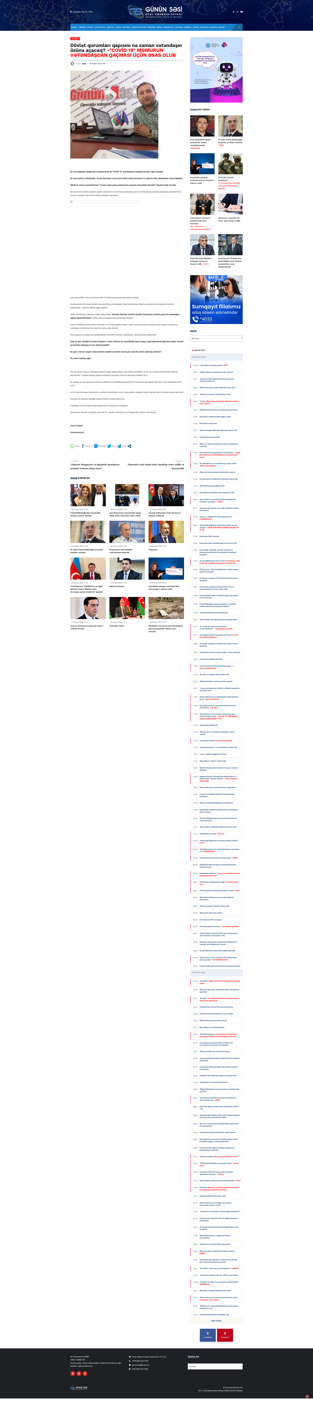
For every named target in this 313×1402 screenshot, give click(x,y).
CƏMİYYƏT (111, 27)
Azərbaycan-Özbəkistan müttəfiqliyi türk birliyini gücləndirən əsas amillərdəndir (230, 262)
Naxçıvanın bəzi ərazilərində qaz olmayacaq (217, 787)
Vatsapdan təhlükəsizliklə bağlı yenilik (215, 417)
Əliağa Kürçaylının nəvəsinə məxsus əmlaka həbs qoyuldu (220, 1090)
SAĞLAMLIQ (204, 27)
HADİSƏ (196, 27)
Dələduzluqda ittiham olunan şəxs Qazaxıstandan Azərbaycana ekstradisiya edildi (220, 1116)
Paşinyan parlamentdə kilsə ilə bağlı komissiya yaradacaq (219, 1219)
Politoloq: (219, 1188)
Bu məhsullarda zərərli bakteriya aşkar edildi (218, 464)
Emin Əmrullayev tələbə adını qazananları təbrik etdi (219, 1107)
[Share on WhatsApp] (75, 446)
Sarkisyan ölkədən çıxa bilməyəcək (214, 613)
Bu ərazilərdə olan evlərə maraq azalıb (219, 858)
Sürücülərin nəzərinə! (208, 423)
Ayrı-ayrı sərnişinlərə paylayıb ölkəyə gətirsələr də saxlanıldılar (219, 1125)
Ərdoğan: (219, 999)
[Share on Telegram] (121, 446)
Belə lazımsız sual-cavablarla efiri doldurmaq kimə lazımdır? (218, 958)
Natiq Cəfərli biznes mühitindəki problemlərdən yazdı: (219, 698)
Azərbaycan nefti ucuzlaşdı (211, 920)
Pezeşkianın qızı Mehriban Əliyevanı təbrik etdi (219, 479)
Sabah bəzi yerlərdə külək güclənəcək (215, 1244)
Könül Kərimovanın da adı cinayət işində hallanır (219, 410)
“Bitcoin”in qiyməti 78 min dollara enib (215, 394)
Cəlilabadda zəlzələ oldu (210, 437)
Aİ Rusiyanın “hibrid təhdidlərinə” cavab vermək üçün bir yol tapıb (219, 570)
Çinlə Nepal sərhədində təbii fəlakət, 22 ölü (216, 493)
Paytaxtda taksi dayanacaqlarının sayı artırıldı (218, 543)
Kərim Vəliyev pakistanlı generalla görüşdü (220, 1181)
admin (84, 64)
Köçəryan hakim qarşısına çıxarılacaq (215, 1051)
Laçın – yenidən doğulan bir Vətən (213, 754)
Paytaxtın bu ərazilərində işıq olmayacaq (216, 1007)
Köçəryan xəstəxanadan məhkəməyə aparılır (218, 472)
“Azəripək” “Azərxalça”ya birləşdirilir (219, 1268)
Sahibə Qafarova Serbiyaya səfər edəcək (216, 372)
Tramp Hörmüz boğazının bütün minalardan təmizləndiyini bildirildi (216, 1149)
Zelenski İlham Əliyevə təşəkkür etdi (214, 1315)
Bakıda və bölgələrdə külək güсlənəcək (216, 518)
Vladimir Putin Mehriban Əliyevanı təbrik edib (218, 1076)
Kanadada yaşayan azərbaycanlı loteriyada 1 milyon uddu (202, 180)
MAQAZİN (213, 27)
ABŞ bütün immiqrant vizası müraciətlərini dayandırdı (217, 898)
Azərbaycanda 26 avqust (219, 926)
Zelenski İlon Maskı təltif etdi (211, 659)
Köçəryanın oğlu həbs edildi (211, 913)
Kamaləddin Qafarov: (220, 874)
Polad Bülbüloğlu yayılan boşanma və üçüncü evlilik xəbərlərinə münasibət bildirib (218, 605)
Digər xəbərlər (216, 1321)
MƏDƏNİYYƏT (168, 27)
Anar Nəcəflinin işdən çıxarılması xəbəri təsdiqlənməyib (200, 143)
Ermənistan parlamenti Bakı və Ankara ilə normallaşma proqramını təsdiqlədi (216, 1044)
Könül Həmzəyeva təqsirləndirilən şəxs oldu (217, 387)
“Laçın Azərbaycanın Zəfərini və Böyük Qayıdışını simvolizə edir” (220, 689)
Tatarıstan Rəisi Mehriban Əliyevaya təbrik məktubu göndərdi (217, 380)
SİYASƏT (90, 27)
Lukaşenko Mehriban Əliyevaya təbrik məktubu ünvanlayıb (219, 1068)
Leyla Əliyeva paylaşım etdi (214, 365)
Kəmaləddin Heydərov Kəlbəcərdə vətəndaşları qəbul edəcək (219, 811)
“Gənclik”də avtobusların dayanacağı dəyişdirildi (220, 1211)
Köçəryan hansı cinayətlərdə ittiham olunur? (218, 1252)
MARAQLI (221, 27)
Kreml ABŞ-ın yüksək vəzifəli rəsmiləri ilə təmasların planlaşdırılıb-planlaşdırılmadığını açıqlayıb (217, 552)
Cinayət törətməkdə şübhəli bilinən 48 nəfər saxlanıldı (217, 795)
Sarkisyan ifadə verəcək (209, 536)
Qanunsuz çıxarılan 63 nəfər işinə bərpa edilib (229, 219)
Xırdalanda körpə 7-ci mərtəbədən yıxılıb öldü (218, 747)
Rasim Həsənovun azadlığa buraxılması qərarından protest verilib (216, 1204)
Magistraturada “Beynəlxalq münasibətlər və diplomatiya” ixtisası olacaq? (218, 778)
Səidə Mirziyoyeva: (218, 1035)
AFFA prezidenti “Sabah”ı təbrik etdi (214, 906)
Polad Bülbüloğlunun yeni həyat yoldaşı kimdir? (219, 842)
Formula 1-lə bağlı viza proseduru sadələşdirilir (219, 1283)
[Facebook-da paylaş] (85, 446)
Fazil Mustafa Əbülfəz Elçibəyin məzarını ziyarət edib (200, 261)
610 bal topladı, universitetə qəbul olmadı (220, 891)
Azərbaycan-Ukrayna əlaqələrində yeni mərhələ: (200, 223)
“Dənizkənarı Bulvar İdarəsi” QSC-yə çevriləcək (219, 1275)
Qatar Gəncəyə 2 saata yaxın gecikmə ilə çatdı (219, 1298)
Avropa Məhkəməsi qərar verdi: (220, 562)
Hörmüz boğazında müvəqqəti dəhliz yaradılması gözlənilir (220, 991)
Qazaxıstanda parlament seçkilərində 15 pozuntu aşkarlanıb (220, 1059)
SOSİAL (159, 27)
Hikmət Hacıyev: (117, 586)
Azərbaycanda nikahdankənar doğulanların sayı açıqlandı (219, 1228)
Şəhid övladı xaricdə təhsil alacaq (213, 1020)
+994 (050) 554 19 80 (140, 1361)
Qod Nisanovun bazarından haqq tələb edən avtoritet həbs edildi (218, 716)
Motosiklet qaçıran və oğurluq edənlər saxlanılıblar (215, 1237)
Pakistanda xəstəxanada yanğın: (219, 883)
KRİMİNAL (187, 27)
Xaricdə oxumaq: (219, 1157)
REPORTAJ (127, 27)
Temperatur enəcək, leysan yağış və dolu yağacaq (220, 652)
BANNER (75, 39)
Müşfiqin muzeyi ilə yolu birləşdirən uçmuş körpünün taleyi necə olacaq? (166, 629)
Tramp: (219, 402)
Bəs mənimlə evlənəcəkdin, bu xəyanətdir (220, 455)
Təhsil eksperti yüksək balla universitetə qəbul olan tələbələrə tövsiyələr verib (219, 934)
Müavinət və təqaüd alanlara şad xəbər (215, 1291)
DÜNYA (118, 27)
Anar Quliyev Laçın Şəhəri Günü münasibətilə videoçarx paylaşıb (218, 500)
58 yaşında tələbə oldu (209, 725)
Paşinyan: (153, 549)
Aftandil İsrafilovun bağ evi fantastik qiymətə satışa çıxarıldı (218, 866)
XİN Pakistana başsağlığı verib (212, 486)
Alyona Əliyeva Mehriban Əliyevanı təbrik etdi (218, 827)
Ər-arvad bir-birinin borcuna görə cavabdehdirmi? (216, 627)
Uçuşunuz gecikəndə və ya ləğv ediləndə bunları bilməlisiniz (219, 509)
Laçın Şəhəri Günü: (216, 741)
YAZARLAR (179, 27)
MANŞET (74, 27)
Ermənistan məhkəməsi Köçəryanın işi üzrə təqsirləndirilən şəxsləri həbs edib (217, 588)
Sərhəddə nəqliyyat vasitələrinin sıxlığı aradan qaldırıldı (219, 645)
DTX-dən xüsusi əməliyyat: (229, 183)
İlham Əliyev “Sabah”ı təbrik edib (213, 761)
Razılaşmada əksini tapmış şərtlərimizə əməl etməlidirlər (218, 707)
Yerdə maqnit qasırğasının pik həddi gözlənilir (218, 620)
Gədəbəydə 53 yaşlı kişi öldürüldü (213, 1082)
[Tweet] (111, 446)
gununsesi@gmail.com (141, 1365)
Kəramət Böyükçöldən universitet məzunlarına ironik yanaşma (218, 819)
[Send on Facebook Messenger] (100, 446)
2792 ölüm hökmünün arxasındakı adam (219, 1164)
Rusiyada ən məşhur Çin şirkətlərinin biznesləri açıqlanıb (219, 579)
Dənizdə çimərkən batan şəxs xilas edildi (216, 1014)
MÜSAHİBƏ (151, 27)
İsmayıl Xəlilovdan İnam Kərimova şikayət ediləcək (220, 966)
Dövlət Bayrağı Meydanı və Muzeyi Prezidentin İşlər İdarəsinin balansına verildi (218, 1261)
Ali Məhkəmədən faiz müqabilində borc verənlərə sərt (219, 850)
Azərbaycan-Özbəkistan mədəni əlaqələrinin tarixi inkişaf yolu (218, 1099)
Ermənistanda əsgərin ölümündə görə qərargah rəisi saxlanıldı (219, 597)
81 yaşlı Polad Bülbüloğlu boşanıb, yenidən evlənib (230, 142)
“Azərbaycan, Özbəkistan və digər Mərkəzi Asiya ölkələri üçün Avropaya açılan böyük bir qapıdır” (86, 589)
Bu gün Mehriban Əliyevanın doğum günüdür (217, 951)
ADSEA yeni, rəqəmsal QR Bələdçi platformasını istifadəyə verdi (219, 1307)
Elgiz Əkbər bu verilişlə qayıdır (212, 1027)
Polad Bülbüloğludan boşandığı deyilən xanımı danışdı (219, 527)
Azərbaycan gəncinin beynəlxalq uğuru (217, 667)
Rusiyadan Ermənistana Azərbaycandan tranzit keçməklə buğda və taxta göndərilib (219, 1140)
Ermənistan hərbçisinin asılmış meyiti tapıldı (217, 1132)
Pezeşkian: (220, 982)
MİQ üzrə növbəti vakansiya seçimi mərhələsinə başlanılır (219, 445)
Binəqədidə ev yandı (212, 834)
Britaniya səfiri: (116, 626)
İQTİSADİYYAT (100, 27)
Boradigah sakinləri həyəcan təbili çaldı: (219, 636)
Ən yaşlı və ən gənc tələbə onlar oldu (214, 674)
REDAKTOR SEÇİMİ (139, 27)
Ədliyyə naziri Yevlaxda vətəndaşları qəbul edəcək (217, 733)
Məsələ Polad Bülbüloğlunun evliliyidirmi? (217, 803)
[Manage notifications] (307, 1397)
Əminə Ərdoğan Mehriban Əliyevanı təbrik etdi (218, 430)
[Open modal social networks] (129, 446)
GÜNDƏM (82, 27)
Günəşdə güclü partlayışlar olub (213, 1196)
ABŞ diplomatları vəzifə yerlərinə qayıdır (216, 681)
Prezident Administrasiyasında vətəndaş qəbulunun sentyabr (216, 1173)
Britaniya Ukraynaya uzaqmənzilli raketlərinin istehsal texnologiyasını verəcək (218, 943)
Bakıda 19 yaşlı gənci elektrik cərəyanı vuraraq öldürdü (219, 769)
